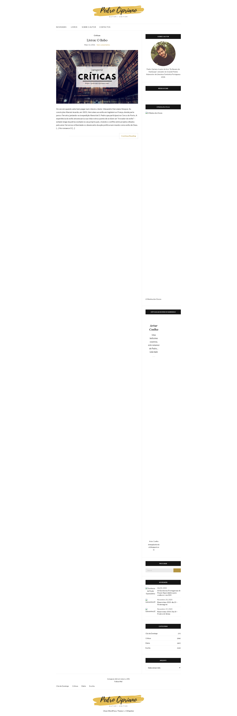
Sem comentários (103, 45)
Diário (148, 643)
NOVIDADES (61, 27)
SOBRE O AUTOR (89, 27)
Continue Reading (128, 136)
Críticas (97, 35)
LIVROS (74, 27)
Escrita (148, 648)
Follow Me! (118, 682)
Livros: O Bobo (97, 40)
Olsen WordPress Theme (113, 711)
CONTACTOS (104, 27)
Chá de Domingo (152, 633)
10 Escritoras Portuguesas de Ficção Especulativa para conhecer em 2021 (168, 593)
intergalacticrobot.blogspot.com (153, 547)
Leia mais (154, 351)
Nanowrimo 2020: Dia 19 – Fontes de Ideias (167, 613)
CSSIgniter (129, 711)
